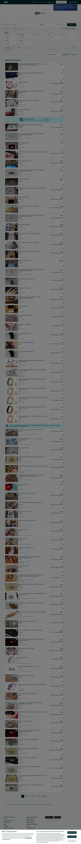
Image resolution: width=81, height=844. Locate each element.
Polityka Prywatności (6, 839)
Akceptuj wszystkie (72, 832)
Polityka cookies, (28, 838)
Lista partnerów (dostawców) (42, 842)
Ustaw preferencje (72, 840)
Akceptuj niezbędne (72, 836)
